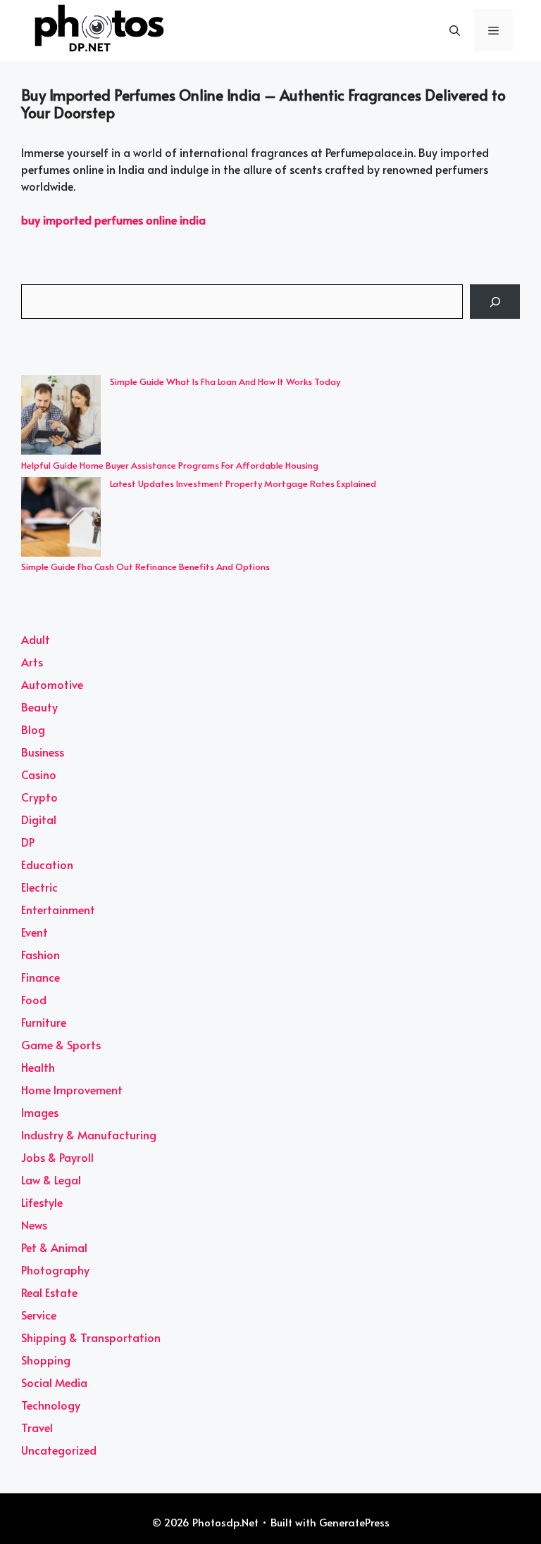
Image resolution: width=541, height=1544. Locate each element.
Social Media (54, 1382)
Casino (38, 774)
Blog (33, 729)
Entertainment (58, 909)
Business (42, 751)
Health (38, 1067)
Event (34, 931)
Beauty (39, 706)
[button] (454, 30)
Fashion (40, 954)
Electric (39, 886)
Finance (40, 977)
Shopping (45, 1359)
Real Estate (49, 1292)
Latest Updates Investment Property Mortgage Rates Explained (243, 483)
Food (33, 999)
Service (38, 1314)
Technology (50, 1404)
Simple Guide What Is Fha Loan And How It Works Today (225, 381)
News (34, 1224)
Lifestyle (42, 1202)
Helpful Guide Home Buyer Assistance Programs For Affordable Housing (169, 465)
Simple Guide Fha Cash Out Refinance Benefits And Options (145, 566)
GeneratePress (354, 1521)
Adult (35, 639)
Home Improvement (72, 1089)
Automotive (52, 684)
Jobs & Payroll (57, 1157)
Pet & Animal (54, 1247)
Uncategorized (59, 1449)
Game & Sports (61, 1044)
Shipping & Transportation (91, 1337)
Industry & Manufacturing (88, 1134)
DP (28, 841)
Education (47, 864)
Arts (32, 661)
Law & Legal (51, 1179)
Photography (55, 1269)
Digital (38, 819)
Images (39, 1112)
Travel (37, 1427)
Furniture (43, 1022)
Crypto (39, 796)
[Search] (495, 301)
